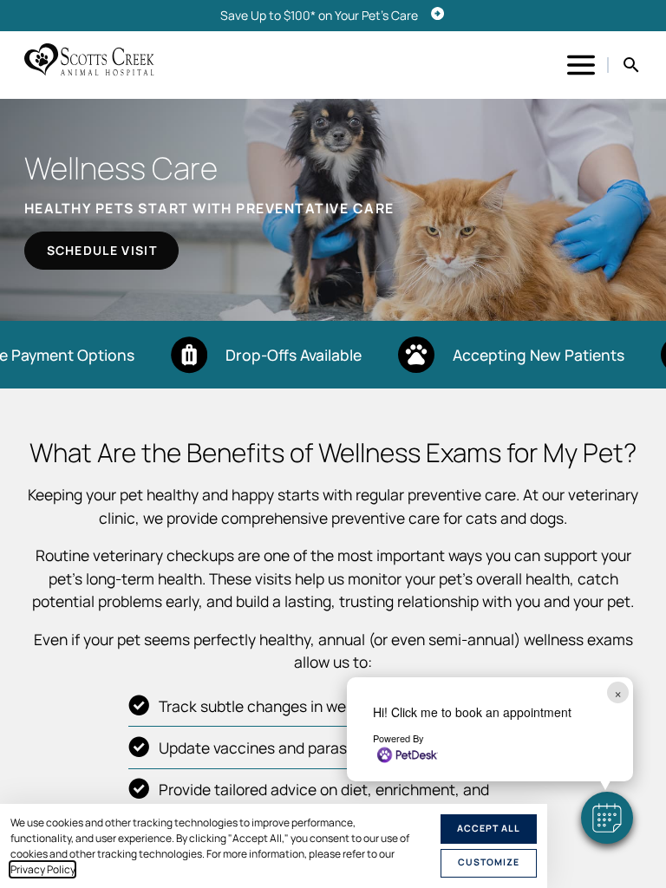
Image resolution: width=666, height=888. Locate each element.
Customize (488, 862)
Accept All (488, 828)
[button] (607, 818)
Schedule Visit (102, 250)
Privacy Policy (42, 869)
